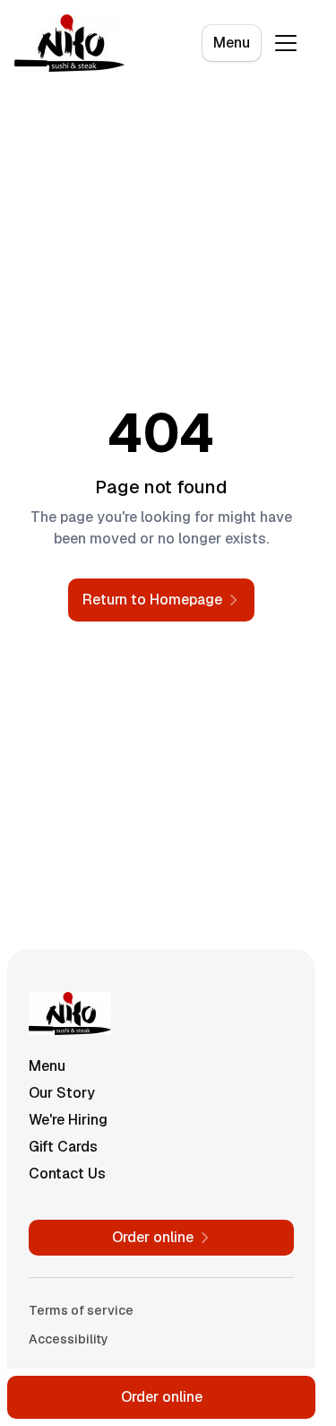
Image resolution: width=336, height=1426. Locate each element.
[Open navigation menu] (286, 43)
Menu (231, 42)
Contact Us (67, 1173)
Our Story (62, 1092)
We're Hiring (68, 1119)
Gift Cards (63, 1146)
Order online (161, 1396)
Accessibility (68, 1339)
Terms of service (81, 1310)
